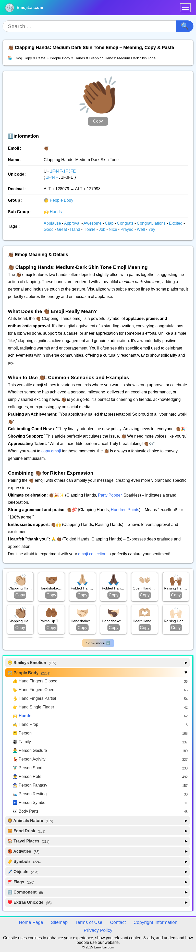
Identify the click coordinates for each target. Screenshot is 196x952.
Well (141, 229)
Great (62, 229)
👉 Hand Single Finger (33, 707)
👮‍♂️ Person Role (27, 776)
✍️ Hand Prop (25, 724)
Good (49, 229)
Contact (118, 922)
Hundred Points (125, 510)
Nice (113, 229)
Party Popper (109, 495)
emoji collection (92, 554)
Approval (72, 223)
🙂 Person (22, 733)
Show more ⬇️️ (98, 643)
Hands (80, 58)
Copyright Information (155, 922)
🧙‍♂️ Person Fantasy (30, 785)
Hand (75, 229)
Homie (89, 229)
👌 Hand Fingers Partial (34, 698)
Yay (151, 229)
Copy (98, 121)
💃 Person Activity (29, 759)
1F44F (52, 177)
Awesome (93, 223)
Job (102, 229)
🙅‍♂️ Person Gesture (30, 750)
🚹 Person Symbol (29, 802)
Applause (53, 223)
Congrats (125, 223)
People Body (60, 58)
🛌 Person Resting (30, 794)
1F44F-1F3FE (63, 171)
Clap (110, 223)
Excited (176, 223)
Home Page (31, 922)
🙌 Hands (53, 212)
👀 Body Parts (26, 811)
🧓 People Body (58, 200)
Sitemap (59, 922)
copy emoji (51, 451)
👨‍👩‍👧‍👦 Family (22, 742)
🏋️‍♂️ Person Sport (27, 768)
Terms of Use (88, 922)
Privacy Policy (98, 930)
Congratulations (152, 223)
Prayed (127, 229)
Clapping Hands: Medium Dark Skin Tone (122, 58)
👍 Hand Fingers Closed (35, 681)
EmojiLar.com (30, 7)
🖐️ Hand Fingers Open (33, 690)
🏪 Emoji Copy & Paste (26, 58)
